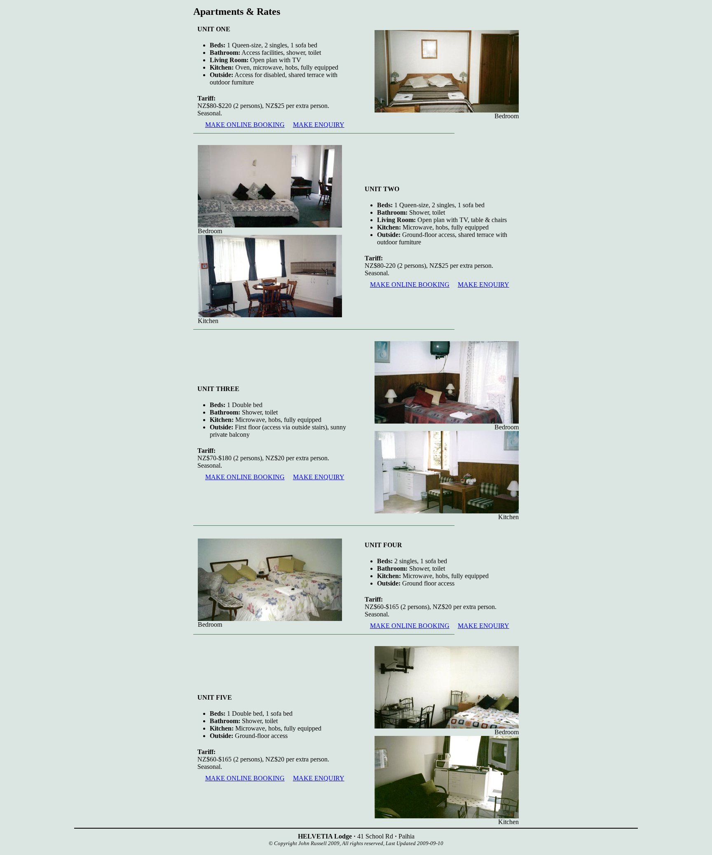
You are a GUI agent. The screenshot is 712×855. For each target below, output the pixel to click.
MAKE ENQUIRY (318, 124)
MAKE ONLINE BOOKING (245, 124)
